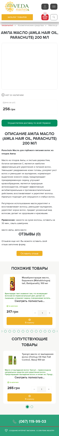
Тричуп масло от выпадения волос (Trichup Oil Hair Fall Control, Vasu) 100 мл (37, 357)
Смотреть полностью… (30, 301)
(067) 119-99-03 (32, 421)
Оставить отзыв (29, 253)
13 (45, 331)
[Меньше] (35, 313)
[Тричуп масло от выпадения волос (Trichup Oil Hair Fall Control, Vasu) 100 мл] (12, 360)
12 (40, 331)
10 (32, 331)
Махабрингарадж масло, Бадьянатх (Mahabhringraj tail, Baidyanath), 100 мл (36, 280)
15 (54, 331)
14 (49, 331)
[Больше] (49, 313)
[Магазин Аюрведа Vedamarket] (17, 7)
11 (36, 331)
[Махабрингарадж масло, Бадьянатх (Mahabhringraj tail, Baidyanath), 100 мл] (12, 283)
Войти (45, 7)
